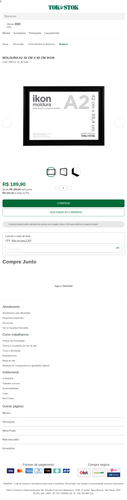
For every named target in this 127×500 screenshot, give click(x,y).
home (5, 44)
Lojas (5, 393)
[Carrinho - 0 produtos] (123, 7)
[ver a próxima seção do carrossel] (7, 123)
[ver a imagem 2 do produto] (63, 172)
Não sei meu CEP (21, 240)
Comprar (63, 203)
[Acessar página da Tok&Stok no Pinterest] (67, 292)
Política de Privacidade (13, 340)
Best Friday (8, 398)
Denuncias (7, 323)
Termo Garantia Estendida (15, 328)
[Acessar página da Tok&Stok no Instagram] (59, 292)
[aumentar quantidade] (69, 188)
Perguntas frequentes (13, 318)
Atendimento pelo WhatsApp (16, 313)
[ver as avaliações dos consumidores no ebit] (83, 472)
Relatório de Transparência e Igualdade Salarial (25, 365)
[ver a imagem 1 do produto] (51, 172)
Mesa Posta (8, 430)
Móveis (6, 33)
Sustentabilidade (10, 388)
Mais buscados (10, 439)
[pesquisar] (121, 16)
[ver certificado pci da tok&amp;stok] (113, 472)
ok (117, 248)
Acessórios (19, 33)
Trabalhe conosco (11, 383)
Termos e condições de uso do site (19, 345)
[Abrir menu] (21, 7)
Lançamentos (51, 33)
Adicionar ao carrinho (66, 212)
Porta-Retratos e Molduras (41, 44)
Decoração (18, 44)
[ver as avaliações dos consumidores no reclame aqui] (98, 472)
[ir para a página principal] (63, 7)
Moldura (63, 44)
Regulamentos (9, 355)
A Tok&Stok (7, 378)
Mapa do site (8, 360)
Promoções (35, 33)
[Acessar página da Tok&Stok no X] (76, 292)
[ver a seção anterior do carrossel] (120, 123)
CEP (7, 240)
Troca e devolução (11, 350)
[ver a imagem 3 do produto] (76, 172)
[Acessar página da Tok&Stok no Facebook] (50, 292)
